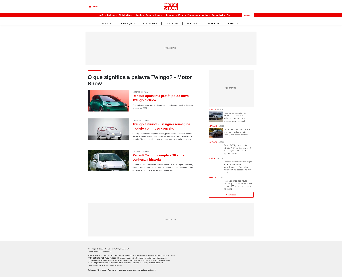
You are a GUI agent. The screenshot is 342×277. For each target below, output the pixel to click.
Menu (180, 15)
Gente (148, 15)
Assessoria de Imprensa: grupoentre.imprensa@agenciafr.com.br (132, 270)
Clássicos (172, 23)
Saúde (139, 15)
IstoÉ (101, 15)
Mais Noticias (231, 195)
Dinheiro (111, 15)
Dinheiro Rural (125, 15)
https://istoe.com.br (96, 265)
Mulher (205, 15)
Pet (228, 15)
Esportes (170, 15)
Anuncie (247, 15)
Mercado (192, 23)
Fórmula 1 (234, 23)
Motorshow (192, 15)
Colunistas (150, 23)
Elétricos (213, 23)
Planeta (158, 15)
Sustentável (217, 15)
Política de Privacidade (97, 270)
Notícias (107, 23)
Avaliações (128, 23)
